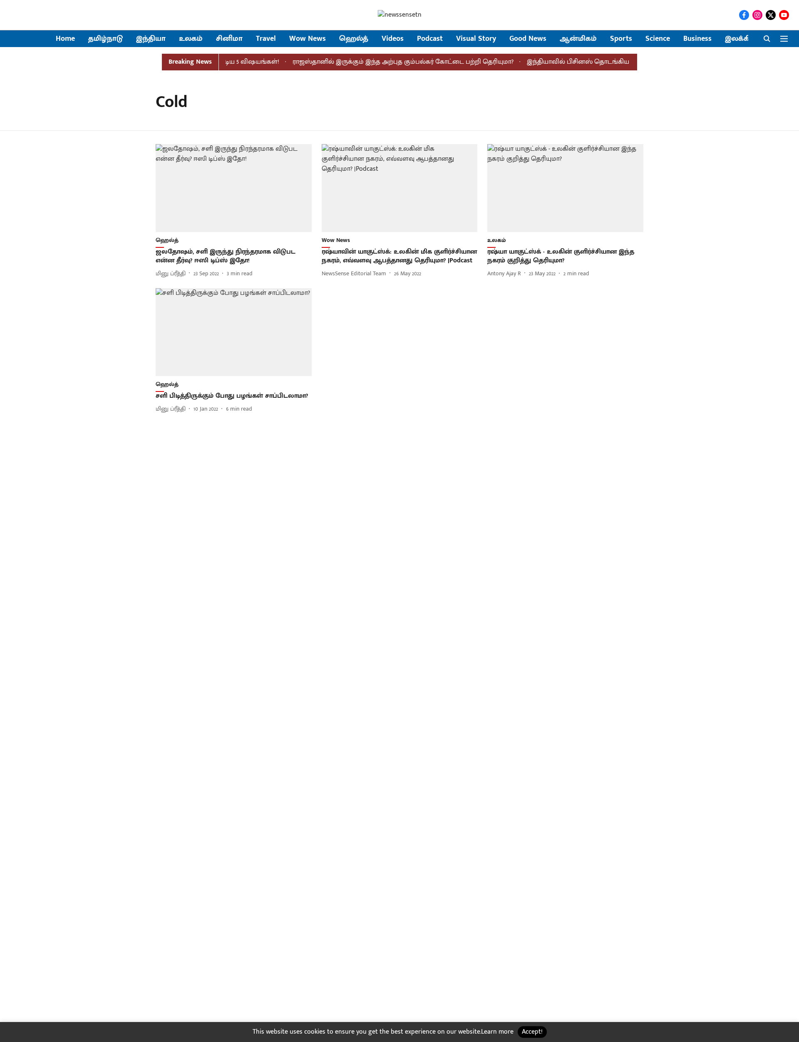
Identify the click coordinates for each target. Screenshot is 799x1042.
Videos (393, 39)
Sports (621, 39)
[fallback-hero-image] (234, 188)
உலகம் (191, 39)
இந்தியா (151, 39)
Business (697, 39)
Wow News (307, 39)
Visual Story (476, 39)
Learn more (497, 1031)
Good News (527, 39)
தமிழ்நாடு (105, 39)
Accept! (532, 1031)
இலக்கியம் (744, 39)
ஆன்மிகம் (578, 39)
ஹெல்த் (353, 39)
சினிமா (229, 39)
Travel (266, 39)
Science (657, 39)
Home (65, 39)
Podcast (430, 39)
